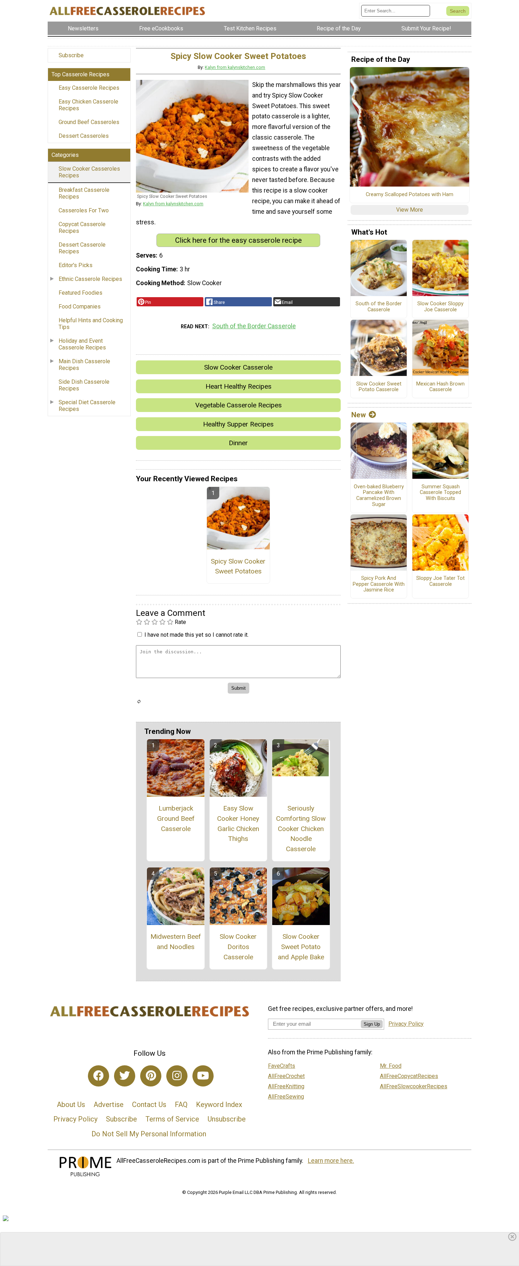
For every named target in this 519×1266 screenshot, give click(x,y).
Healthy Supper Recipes (238, 424)
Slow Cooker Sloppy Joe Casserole (440, 307)
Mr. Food (390, 1065)
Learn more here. (331, 1160)
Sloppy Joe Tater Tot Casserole (440, 581)
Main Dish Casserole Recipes (84, 364)
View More (409, 209)
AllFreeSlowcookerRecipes (413, 1086)
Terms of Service (172, 1119)
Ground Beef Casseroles (89, 122)
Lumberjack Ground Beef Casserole (176, 818)
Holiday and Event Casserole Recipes (82, 344)
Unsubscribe (227, 1119)
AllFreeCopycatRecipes (409, 1076)
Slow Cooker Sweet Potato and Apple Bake (301, 946)
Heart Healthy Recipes (238, 386)
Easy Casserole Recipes (89, 87)
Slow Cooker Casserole (238, 367)
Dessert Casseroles (84, 136)
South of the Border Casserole (254, 326)
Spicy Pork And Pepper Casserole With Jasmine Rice (379, 584)
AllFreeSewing (286, 1096)
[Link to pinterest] (150, 1076)
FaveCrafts (281, 1065)
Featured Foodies (80, 292)
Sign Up (372, 1024)
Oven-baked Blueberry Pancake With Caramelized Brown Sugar (379, 495)
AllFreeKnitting (286, 1086)
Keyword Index (219, 1104)
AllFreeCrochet (286, 1076)
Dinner (238, 443)
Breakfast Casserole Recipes (84, 193)
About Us (71, 1104)
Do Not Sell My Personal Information (148, 1134)
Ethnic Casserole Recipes (90, 279)
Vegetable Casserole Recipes (238, 405)
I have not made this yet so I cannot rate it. (196, 634)
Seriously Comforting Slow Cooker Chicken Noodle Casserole (301, 828)
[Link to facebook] (98, 1076)
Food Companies (80, 306)
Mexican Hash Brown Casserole (440, 387)
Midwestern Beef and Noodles (175, 941)
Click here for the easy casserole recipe (238, 240)
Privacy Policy (75, 1119)
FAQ (181, 1104)
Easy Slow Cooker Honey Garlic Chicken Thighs (238, 823)
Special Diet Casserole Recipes (87, 405)
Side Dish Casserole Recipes (84, 385)
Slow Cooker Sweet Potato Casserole (378, 387)
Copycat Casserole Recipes (82, 227)
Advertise (109, 1104)
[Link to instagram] (176, 1076)
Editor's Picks (76, 265)
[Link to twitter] (124, 1076)
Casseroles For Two (84, 210)
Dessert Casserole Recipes (82, 248)
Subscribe (71, 55)
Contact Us (149, 1104)
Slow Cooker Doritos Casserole (238, 946)
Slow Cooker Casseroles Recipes (89, 172)
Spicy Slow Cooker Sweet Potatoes (238, 566)
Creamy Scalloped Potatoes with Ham (409, 195)
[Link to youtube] (203, 1076)
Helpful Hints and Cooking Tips (91, 323)
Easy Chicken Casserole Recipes (88, 105)
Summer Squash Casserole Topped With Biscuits (440, 492)
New (358, 415)
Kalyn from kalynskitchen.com (235, 67)
